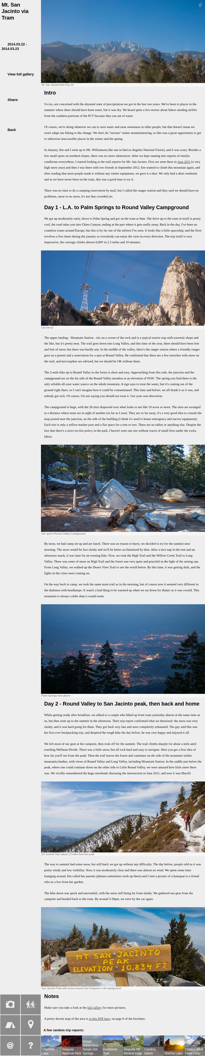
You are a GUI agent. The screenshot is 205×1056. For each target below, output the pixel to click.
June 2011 (183, 161)
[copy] (4, 104)
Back (11, 130)
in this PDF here (99, 1018)
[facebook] (23, 100)
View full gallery (20, 74)
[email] (35, 100)
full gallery (94, 1007)
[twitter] (29, 100)
